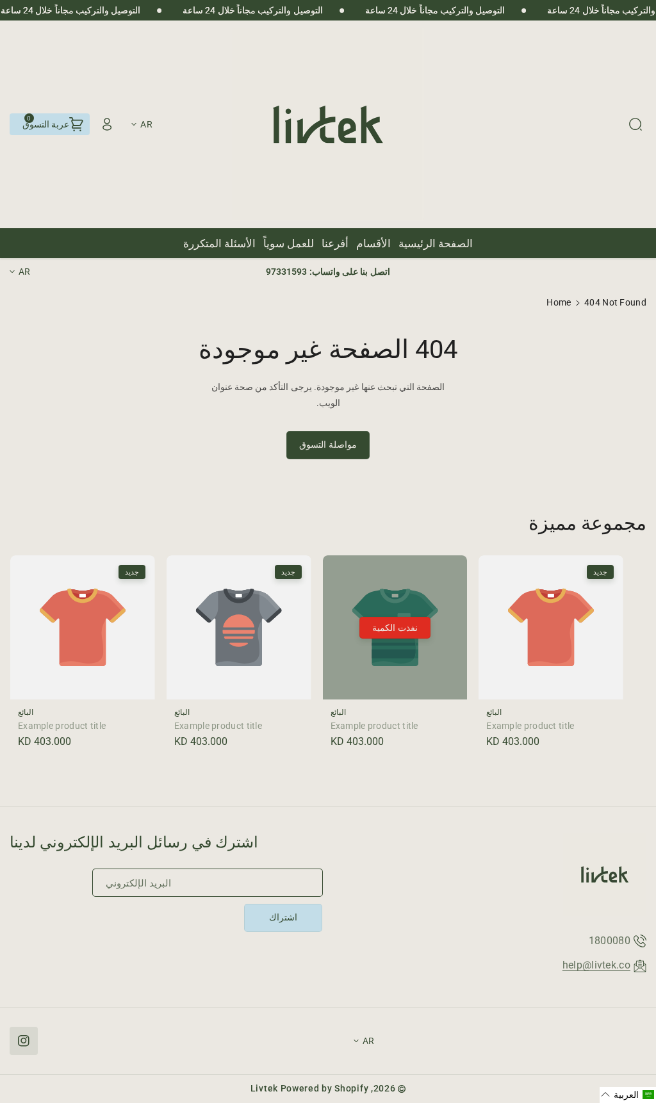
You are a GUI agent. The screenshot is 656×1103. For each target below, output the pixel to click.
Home (558, 302)
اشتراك (283, 917)
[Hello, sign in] (107, 124)
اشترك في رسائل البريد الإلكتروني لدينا (134, 842)
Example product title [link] (530, 726)
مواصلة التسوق (328, 444)
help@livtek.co (596, 965)
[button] (635, 124)
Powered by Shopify (325, 1088)
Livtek (264, 1088)
